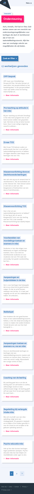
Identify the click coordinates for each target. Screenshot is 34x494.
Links (10, 486)
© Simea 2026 (5, 490)
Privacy (24, 486)
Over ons (4, 486)
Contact (16, 486)
